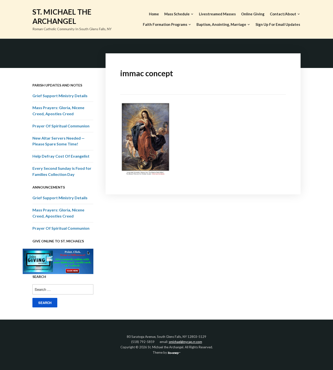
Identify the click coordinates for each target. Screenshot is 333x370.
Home (154, 14)
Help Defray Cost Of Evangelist (60, 156)
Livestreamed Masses (217, 14)
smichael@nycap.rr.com (185, 342)
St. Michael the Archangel (61, 16)
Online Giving (252, 14)
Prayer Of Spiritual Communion (60, 125)
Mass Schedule (177, 14)
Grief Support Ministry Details (60, 95)
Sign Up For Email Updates (277, 24)
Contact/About (283, 14)
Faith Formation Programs (165, 24)
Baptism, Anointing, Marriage (221, 24)
